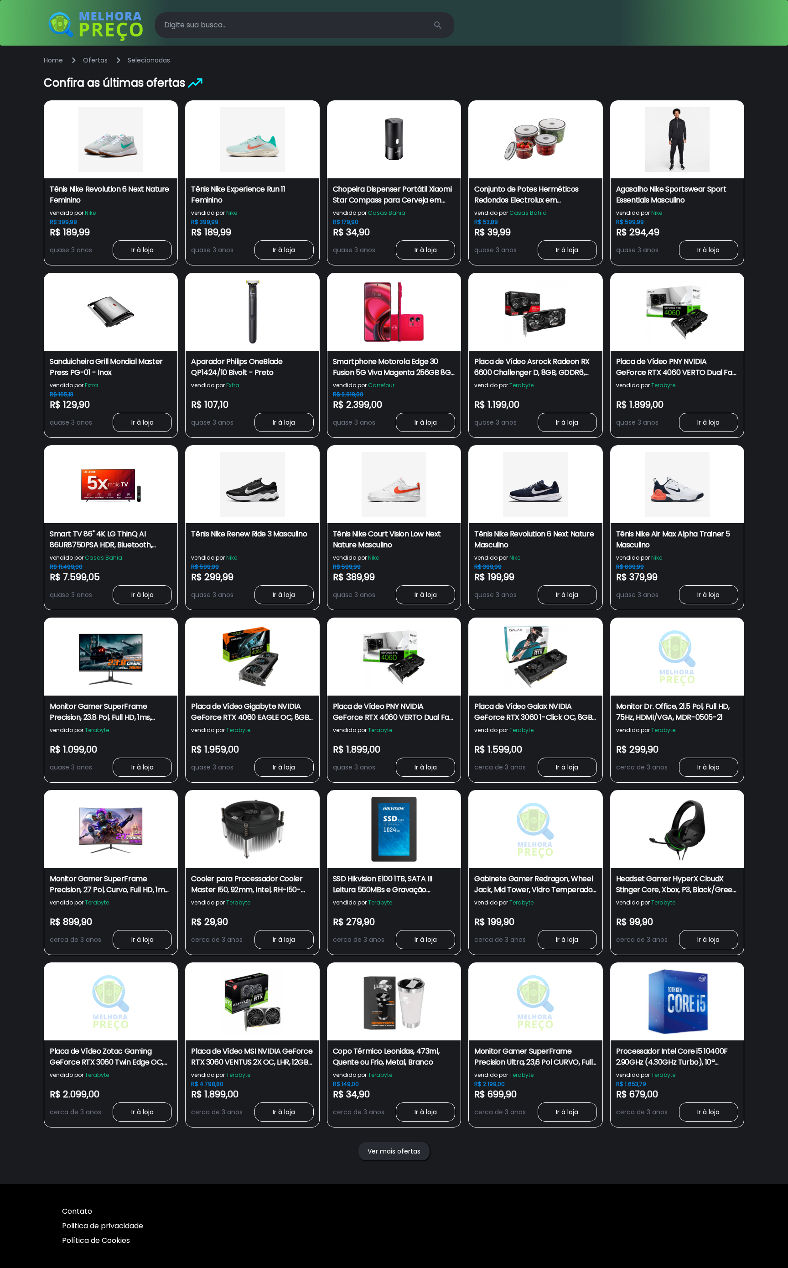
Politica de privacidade (102, 1226)
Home (53, 60)
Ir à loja (142, 250)
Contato (77, 1211)
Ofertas (95, 60)
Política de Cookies (96, 1240)
